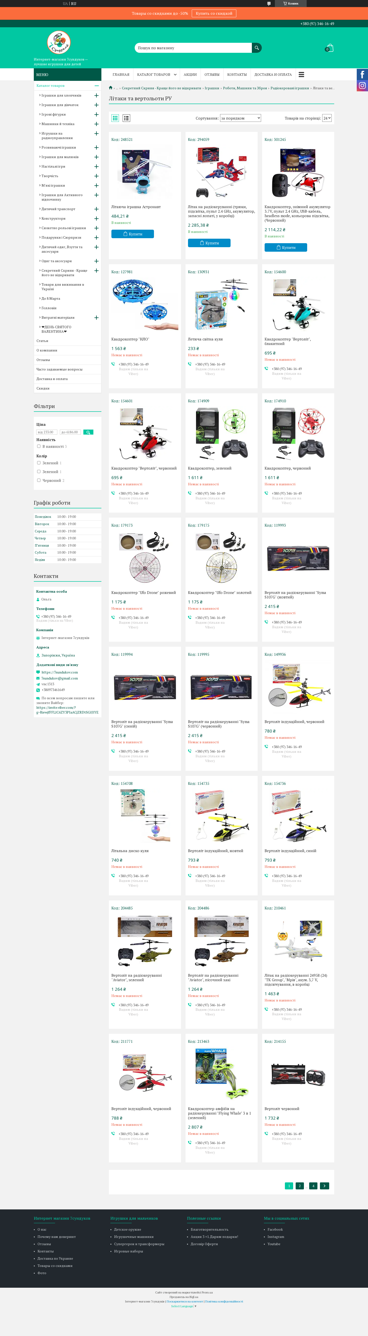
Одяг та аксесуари (57, 260)
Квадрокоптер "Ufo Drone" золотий (220, 592)
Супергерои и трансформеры (139, 1243)
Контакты (237, 74)
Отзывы (212, 74)
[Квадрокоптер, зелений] (221, 433)
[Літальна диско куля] (144, 815)
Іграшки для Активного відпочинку (62, 197)
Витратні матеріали (58, 317)
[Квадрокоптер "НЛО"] (144, 304)
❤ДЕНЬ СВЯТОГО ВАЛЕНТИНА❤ (56, 329)
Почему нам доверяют (57, 1236)
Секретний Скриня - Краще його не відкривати (161, 88)
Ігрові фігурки (54, 114)
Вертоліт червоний (282, 1108)
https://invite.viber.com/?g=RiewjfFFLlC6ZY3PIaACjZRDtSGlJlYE (67, 710)
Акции (190, 74)
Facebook (275, 1229)
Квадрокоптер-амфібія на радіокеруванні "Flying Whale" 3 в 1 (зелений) (219, 1113)
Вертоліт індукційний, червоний (294, 721)
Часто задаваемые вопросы (60, 369)
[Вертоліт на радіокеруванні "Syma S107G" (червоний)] (221, 686)
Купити (135, 233)
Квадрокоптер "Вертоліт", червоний (144, 468)
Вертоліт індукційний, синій (290, 850)
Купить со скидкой (214, 13)
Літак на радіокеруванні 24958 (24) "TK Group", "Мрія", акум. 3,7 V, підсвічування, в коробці (296, 979)
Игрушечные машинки (134, 1236)
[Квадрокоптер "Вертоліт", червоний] (144, 433)
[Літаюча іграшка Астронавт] (144, 171)
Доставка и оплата (273, 74)
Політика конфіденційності (224, 1301)
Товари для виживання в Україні (63, 286)
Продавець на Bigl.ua (184, 1297)
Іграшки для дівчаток (60, 104)
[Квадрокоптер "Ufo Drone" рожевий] (144, 557)
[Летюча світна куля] (221, 304)
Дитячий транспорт (58, 208)
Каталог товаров (153, 74)
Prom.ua (207, 1292)
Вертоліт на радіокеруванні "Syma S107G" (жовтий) (295, 594)
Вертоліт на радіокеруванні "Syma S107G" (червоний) (219, 723)
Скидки (43, 388)
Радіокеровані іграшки (290, 88)
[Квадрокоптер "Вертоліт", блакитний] (298, 304)
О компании (47, 350)
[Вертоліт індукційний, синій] (298, 815)
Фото (42, 1272)
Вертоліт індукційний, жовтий (215, 850)
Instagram (276, 1236)
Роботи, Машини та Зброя (245, 88)
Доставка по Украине (55, 1258)
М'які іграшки (53, 185)
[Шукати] (257, 45)
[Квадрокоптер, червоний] (298, 433)
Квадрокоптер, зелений (210, 468)
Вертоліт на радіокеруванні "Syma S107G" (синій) (142, 723)
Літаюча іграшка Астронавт (136, 206)
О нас (42, 1229)
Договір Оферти (204, 1243)
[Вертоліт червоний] (298, 1073)
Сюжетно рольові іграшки (64, 227)
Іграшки (212, 88)
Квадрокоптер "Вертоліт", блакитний (288, 341)
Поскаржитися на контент (185, 1301)
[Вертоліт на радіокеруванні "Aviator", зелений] (144, 940)
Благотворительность (210, 1229)
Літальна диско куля (130, 850)
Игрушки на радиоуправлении (57, 135)
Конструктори (54, 218)
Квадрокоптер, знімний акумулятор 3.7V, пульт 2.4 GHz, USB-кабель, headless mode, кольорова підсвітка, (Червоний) (297, 213)
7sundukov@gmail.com (59, 678)
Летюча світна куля (205, 339)
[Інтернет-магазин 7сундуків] (59, 41)
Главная (121, 74)
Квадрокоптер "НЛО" (130, 339)
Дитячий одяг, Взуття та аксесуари (62, 249)
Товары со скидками (55, 1265)
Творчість (50, 175)
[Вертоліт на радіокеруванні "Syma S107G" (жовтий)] (298, 557)
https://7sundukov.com (60, 672)
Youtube (274, 1243)
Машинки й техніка (58, 123)
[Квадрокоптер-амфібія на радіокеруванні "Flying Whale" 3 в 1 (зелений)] (221, 1073)
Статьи (42, 340)
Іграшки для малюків (60, 156)
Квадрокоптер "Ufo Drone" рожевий (143, 592)
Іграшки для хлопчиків (61, 95)
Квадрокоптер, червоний (288, 468)
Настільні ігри (53, 166)
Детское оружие (127, 1229)
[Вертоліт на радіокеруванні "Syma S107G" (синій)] (144, 686)
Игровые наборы (128, 1251)
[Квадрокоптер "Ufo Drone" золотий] (221, 557)
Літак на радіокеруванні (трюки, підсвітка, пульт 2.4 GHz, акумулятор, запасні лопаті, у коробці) (221, 211)
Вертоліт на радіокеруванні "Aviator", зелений (136, 977)
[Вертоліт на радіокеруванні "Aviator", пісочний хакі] (221, 940)
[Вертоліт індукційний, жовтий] (221, 815)
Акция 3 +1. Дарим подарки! (214, 1236)
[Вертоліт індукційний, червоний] (298, 686)
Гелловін (49, 307)
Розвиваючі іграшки (59, 147)
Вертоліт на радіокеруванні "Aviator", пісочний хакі (213, 977)
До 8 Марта (51, 298)
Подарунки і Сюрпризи (61, 237)
